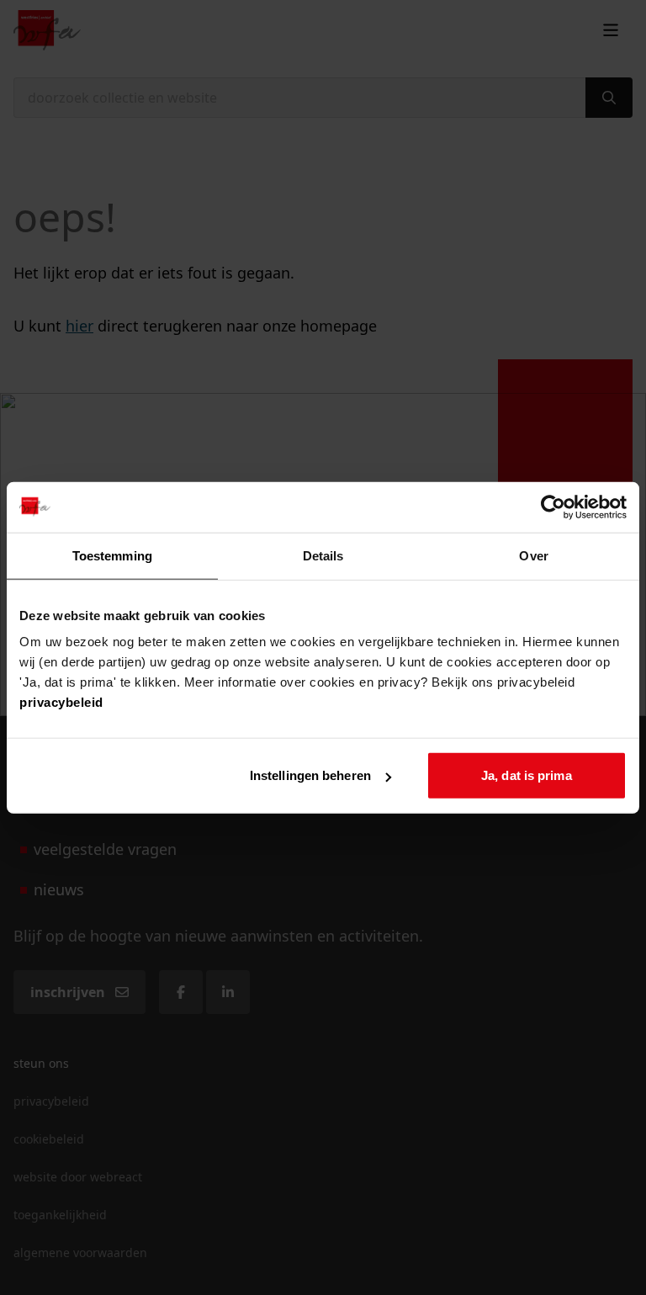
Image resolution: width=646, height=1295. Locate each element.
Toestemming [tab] (112, 555)
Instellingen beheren (310, 775)
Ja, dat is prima (526, 775)
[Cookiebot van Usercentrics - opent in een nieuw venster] (553, 506)
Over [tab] (533, 555)
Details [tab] (323, 555)
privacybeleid (61, 702)
